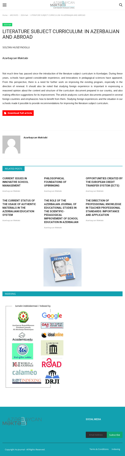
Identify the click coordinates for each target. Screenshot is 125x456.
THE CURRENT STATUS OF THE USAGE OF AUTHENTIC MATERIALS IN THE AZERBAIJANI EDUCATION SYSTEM (19, 207)
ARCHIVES (14, 15)
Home (4, 15)
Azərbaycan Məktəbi (15, 58)
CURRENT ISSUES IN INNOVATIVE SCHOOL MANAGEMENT (15, 182)
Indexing (116, 449)
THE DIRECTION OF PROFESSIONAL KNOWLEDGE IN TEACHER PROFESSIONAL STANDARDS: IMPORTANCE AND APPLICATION (103, 207)
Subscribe (114, 434)
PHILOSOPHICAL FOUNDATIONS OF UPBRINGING (55, 182)
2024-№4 (24, 15)
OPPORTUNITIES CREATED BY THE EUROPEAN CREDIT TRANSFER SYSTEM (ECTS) (104, 182)
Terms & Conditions (99, 449)
